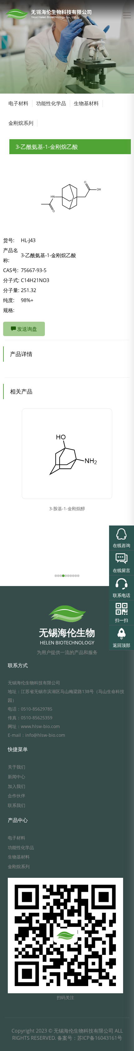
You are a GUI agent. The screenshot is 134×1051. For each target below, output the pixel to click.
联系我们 (16, 805)
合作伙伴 (16, 796)
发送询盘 (26, 328)
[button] (56, 575)
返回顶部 (121, 645)
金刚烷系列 (20, 123)
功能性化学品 (51, 103)
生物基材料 (86, 103)
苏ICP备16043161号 (99, 1037)
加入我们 (16, 786)
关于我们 (16, 767)
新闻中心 (16, 777)
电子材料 (18, 103)
